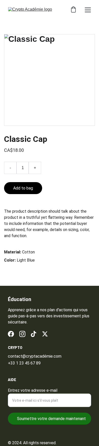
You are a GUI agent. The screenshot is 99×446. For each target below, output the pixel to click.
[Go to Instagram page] (22, 334)
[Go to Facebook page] (11, 334)
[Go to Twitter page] (45, 334)
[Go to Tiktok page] (33, 334)
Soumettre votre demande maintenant (51, 418)
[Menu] (88, 10)
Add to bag (23, 188)
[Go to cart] (73, 10)
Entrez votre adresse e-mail (32, 390)
